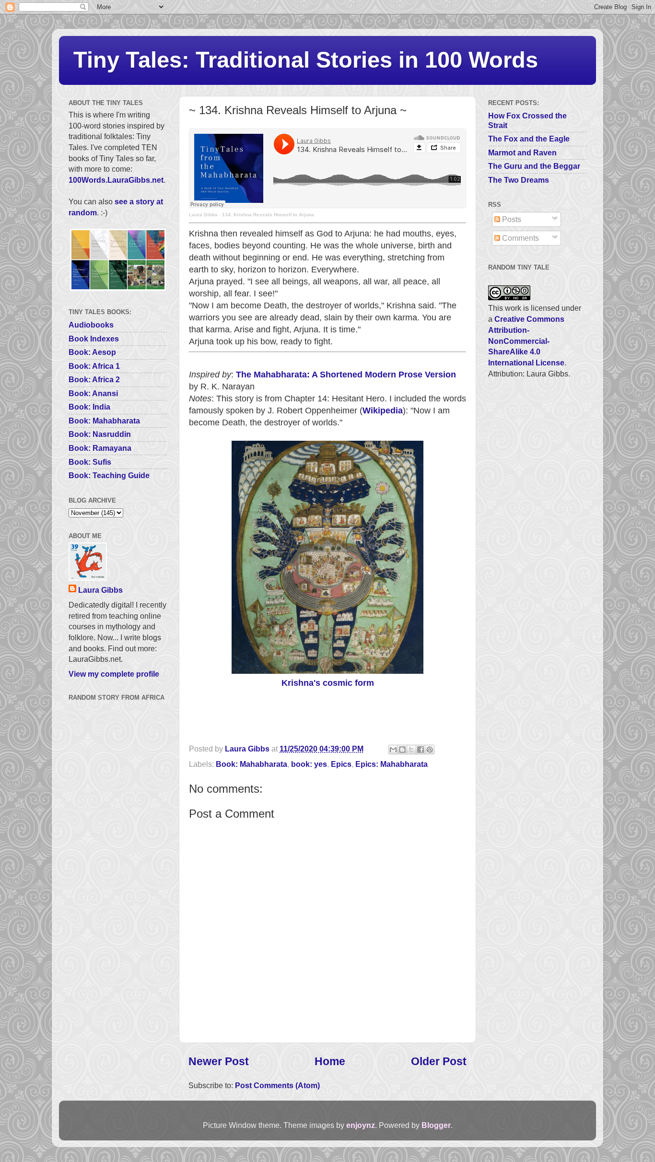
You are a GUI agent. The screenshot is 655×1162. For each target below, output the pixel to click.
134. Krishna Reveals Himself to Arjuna (268, 214)
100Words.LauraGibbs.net (116, 180)
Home (330, 1061)
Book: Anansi (93, 393)
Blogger (436, 1125)
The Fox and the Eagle (529, 138)
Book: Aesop (92, 352)
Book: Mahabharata (251, 764)
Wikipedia (383, 410)
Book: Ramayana (100, 448)
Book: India (89, 406)
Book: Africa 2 (94, 379)
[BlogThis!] (402, 749)
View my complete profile (114, 673)
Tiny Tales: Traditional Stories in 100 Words (305, 59)
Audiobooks (91, 324)
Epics (341, 764)
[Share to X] (411, 749)
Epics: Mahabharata (391, 764)
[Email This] (393, 749)
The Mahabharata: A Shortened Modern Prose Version (346, 374)
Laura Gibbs (203, 214)
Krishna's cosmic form (327, 683)
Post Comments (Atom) (277, 1085)
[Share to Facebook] (420, 749)
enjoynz (360, 1125)
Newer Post (218, 1061)
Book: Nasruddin (100, 434)
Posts (510, 219)
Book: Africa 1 (94, 366)
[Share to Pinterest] (429, 749)
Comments (519, 238)
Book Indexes (94, 338)
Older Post (439, 1061)
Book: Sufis (90, 462)
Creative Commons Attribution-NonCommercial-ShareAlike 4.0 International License (526, 341)
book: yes (309, 764)
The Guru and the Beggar (534, 166)
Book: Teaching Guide (109, 475)
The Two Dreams (518, 180)
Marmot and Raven (522, 152)
